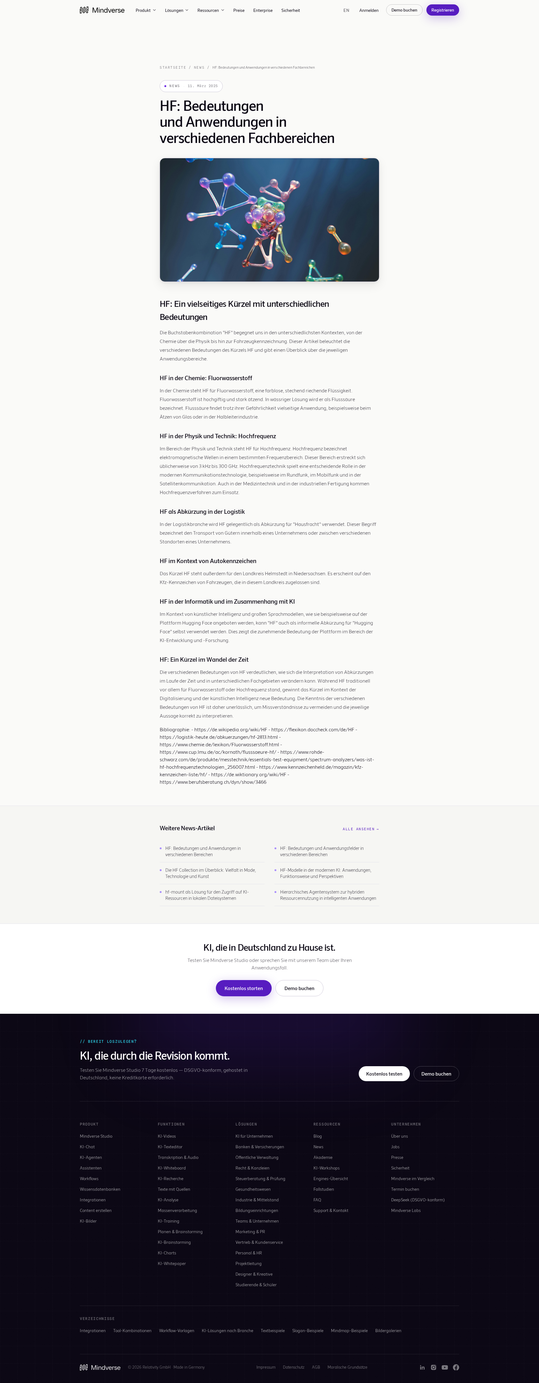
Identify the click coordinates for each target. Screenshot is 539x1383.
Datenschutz (293, 1367)
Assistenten (91, 1167)
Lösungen (174, 10)
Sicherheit (290, 10)
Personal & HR (249, 1252)
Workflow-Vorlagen (176, 1330)
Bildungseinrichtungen (257, 1210)
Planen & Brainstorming (180, 1231)
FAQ (317, 1199)
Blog (317, 1136)
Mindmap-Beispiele (349, 1330)
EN (346, 10)
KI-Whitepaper (172, 1263)
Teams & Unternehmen (257, 1221)
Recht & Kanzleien (253, 1167)
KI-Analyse (168, 1199)
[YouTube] (445, 1367)
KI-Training (168, 1221)
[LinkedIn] (422, 1367)
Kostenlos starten (244, 988)
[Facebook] (456, 1367)
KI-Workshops (326, 1167)
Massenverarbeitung (177, 1210)
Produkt (143, 10)
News (199, 67)
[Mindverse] (102, 10)
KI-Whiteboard (172, 1167)
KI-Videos (167, 1136)
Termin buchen (405, 1189)
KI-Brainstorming (174, 1242)
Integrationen (93, 1199)
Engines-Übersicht (330, 1178)
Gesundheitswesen (253, 1189)
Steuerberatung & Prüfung (260, 1178)
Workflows (89, 1178)
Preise (239, 10)
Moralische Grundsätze (347, 1367)
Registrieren (442, 9)
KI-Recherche (170, 1178)
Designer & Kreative (254, 1274)
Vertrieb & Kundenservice (259, 1242)
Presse (397, 1157)
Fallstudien (323, 1189)
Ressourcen (208, 10)
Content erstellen (96, 1210)
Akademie (323, 1157)
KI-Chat (87, 1146)
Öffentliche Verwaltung (257, 1157)
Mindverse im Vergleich (413, 1178)
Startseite (173, 67)
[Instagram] (433, 1367)
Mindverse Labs (406, 1210)
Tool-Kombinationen (132, 1330)
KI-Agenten (91, 1157)
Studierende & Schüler (256, 1284)
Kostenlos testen (384, 1073)
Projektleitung (249, 1263)
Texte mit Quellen (174, 1189)
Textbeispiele (273, 1330)
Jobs (395, 1146)
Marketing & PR (250, 1231)
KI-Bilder (88, 1221)
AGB (316, 1367)
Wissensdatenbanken (100, 1189)
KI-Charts (167, 1252)
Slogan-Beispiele (307, 1330)
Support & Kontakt (330, 1210)
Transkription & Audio (178, 1157)
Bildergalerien (388, 1330)
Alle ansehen (361, 829)
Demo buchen (404, 9)
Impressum (265, 1367)
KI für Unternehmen (254, 1136)
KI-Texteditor (170, 1146)
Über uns (399, 1136)
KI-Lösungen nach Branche (227, 1330)
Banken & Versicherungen (260, 1146)
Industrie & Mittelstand (257, 1199)
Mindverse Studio (96, 1136)
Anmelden (369, 10)
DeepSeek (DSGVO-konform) (418, 1199)
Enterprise (263, 10)
